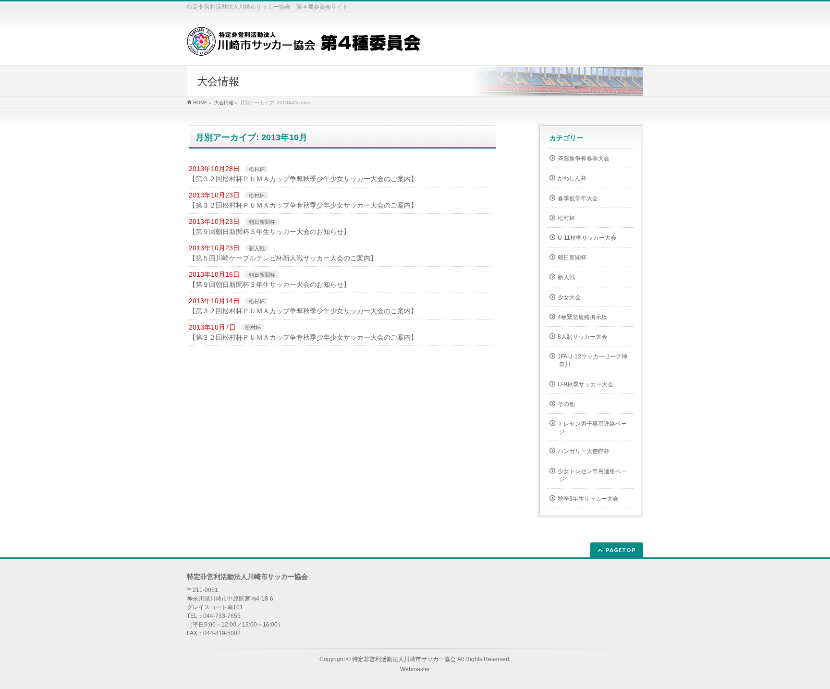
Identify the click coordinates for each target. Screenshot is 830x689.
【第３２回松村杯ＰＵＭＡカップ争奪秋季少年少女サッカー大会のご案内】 (303, 179)
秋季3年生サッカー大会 (588, 498)
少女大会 (569, 297)
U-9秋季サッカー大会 (585, 384)
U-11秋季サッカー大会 (587, 237)
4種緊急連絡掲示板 (582, 317)
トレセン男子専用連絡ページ (592, 427)
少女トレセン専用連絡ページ (592, 475)
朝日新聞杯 (262, 222)
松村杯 (257, 169)
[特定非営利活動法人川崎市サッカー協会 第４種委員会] (303, 44)
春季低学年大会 (578, 198)
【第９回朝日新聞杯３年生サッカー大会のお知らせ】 (269, 231)
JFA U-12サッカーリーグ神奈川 (592, 360)
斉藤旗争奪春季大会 (584, 158)
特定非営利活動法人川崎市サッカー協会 (404, 659)
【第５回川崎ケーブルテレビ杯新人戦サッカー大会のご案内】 (283, 258)
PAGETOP (621, 550)
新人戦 (257, 248)
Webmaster (415, 669)
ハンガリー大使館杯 (584, 451)
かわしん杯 (572, 178)
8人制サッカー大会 (582, 336)
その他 (566, 404)
